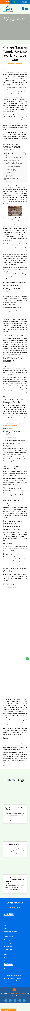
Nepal (5, 954)
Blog (8, 17)
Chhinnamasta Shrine (11, 167)
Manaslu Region (8, 946)
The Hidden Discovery (10, 159)
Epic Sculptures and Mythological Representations (12, 171)
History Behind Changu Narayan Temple (13, 157)
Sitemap (6, 928)
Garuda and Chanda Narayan (12, 165)
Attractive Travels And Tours (17, 993)
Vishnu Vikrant (10, 175)
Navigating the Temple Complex (12, 178)
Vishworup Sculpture (11, 173)
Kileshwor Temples (11, 169)
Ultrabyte (20, 995)
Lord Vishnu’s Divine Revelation (12, 160)
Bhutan (5, 957)
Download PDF (6, 765)
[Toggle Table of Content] (23, 153)
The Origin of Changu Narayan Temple (13, 162)
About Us (6, 919)
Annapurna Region (8, 936)
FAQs (7, 181)
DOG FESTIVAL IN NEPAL (12, 845)
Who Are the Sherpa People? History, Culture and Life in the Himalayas (14, 879)
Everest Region (7, 940)
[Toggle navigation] (26, 9)
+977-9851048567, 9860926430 (23, 2)
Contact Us (6, 922)
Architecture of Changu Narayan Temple (13, 155)
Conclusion (7, 179)
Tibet (5, 960)
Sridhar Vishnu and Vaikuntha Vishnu (14, 166)
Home (4, 17)
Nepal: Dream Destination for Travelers (14, 808)
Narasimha (9, 176)
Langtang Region (8, 943)
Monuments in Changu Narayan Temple (13, 163)
